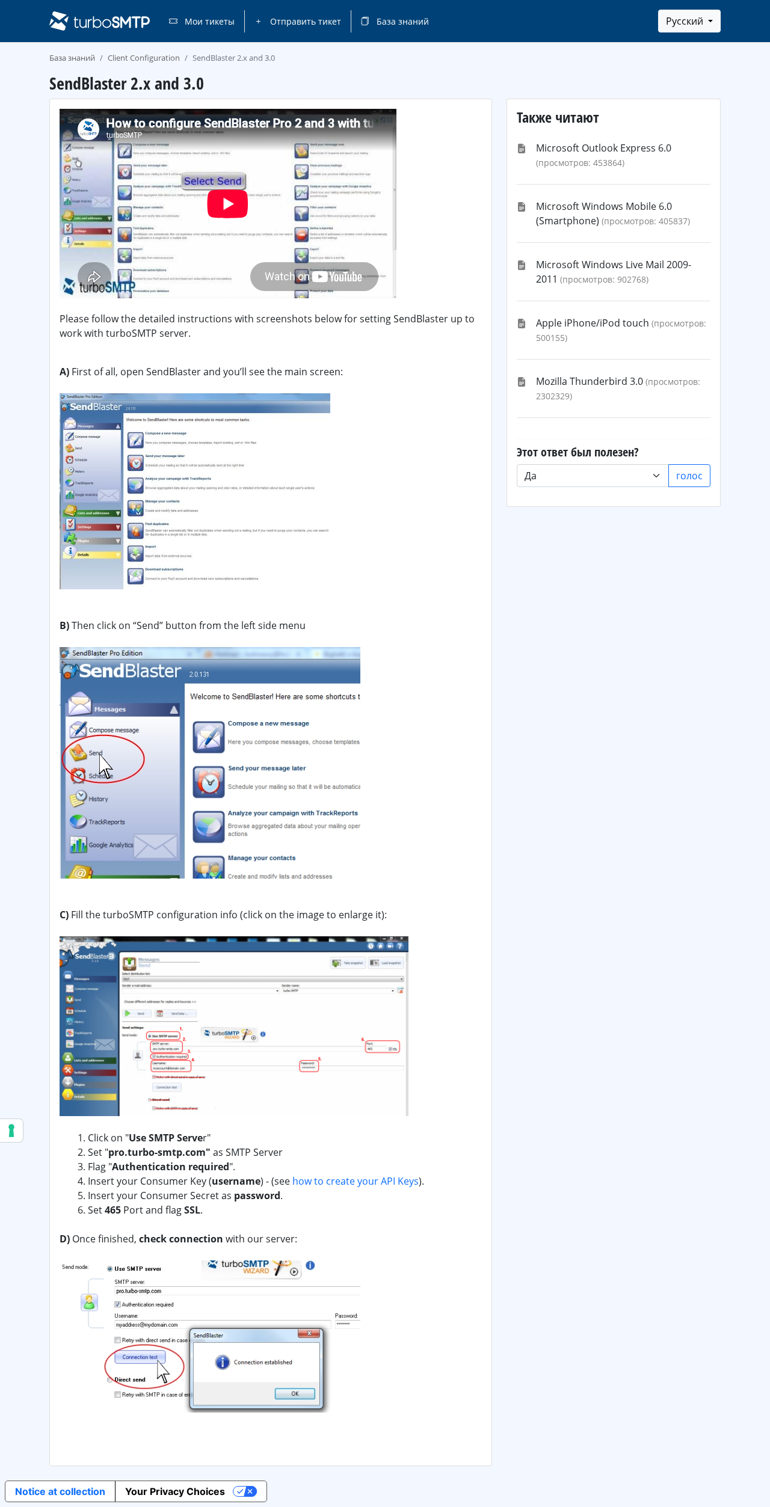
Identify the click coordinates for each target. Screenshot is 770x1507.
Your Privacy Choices (175, 1491)
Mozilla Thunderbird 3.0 (589, 381)
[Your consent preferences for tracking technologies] (11, 1130)
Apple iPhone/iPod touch (592, 323)
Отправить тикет (304, 21)
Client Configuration (144, 57)
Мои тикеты (208, 21)
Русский (686, 21)
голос (689, 475)
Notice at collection (60, 1491)
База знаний (401, 21)
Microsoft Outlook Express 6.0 (603, 148)
